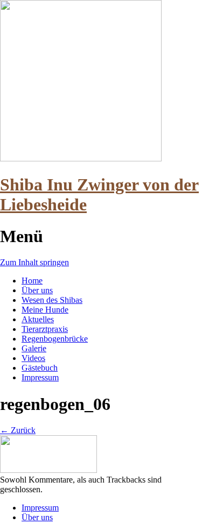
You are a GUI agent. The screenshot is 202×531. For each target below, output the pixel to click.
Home (32, 280)
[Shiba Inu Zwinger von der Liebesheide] (81, 158)
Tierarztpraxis (45, 329)
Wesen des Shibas (52, 300)
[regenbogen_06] (48, 470)
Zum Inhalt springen (34, 262)
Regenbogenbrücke (55, 338)
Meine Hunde (45, 309)
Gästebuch (40, 367)
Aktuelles (38, 319)
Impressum (40, 377)
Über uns (37, 290)
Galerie (34, 348)
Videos (33, 358)
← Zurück (18, 430)
